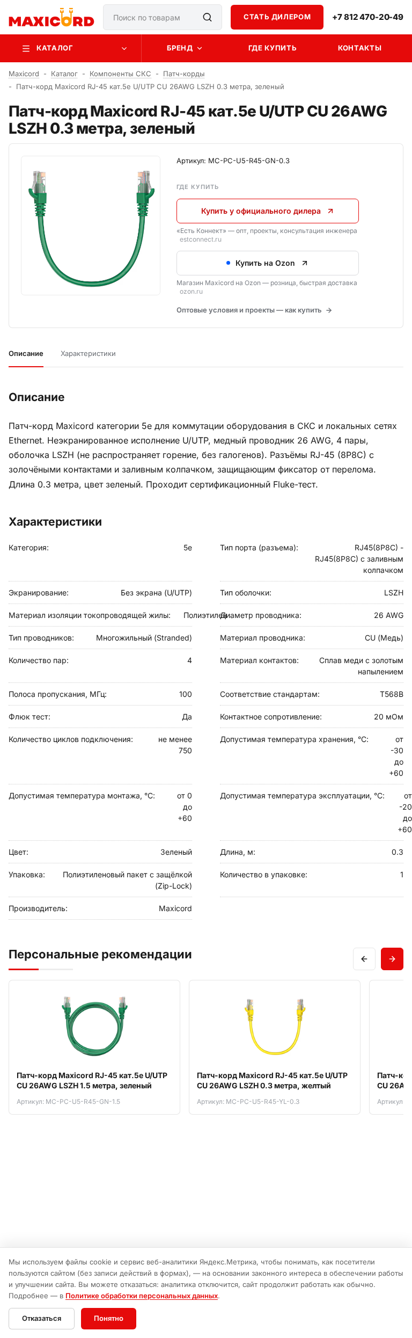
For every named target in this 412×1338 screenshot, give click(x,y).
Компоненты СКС (120, 73)
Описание (26, 353)
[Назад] (364, 959)
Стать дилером (277, 16)
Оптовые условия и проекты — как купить (249, 310)
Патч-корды (184, 73)
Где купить (272, 47)
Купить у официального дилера (261, 210)
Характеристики (88, 353)
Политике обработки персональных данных (141, 1295)
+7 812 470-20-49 (367, 17)
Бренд (180, 47)
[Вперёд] (392, 959)
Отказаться (41, 1318)
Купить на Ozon (265, 262)
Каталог (54, 47)
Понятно (108, 1318)
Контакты (359, 47)
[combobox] (162, 17)
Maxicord (24, 73)
